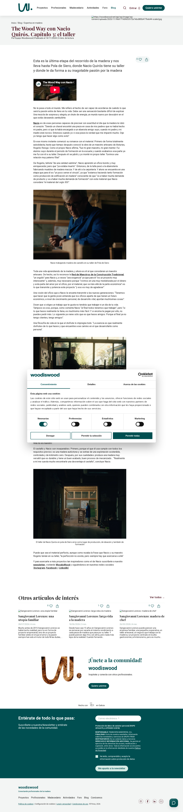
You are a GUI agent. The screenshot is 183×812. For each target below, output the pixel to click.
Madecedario (76, 7)
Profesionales (58, 7)
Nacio (36, 123)
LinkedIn (63, 568)
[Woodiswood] (25, 7)
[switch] (75, 424)
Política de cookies (25, 804)
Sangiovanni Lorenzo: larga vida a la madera (91, 618)
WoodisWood (63, 564)
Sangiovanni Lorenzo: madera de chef (142, 618)
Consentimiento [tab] (49, 384)
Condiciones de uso (80, 804)
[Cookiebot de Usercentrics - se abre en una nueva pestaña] (140, 375)
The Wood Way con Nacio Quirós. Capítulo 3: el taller (43, 31)
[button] (135, 8)
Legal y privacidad (64, 804)
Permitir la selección (91, 435)
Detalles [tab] (91, 384)
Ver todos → (157, 597)
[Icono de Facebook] (148, 802)
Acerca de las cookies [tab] (134, 384)
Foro (105, 7)
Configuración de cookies (45, 804)
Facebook (51, 568)
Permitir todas (133, 435)
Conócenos (96, 797)
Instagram (39, 568)
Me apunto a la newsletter (111, 768)
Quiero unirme (153, 7)
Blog (113, 7)
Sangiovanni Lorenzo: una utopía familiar (36, 618)
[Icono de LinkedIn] (155, 802)
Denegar (50, 435)
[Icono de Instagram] (141, 802)
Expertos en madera (33, 23)
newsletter (39, 564)
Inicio (13, 23)
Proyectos (42, 7)
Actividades (93, 7)
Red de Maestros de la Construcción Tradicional (98, 274)
